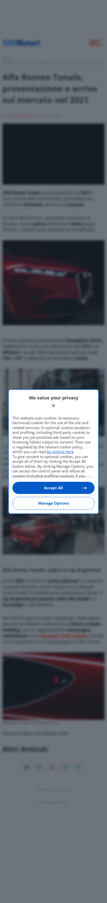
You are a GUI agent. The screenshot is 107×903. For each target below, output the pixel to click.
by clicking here (60, 451)
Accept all (53, 487)
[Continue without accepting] (53, 406)
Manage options (53, 503)
